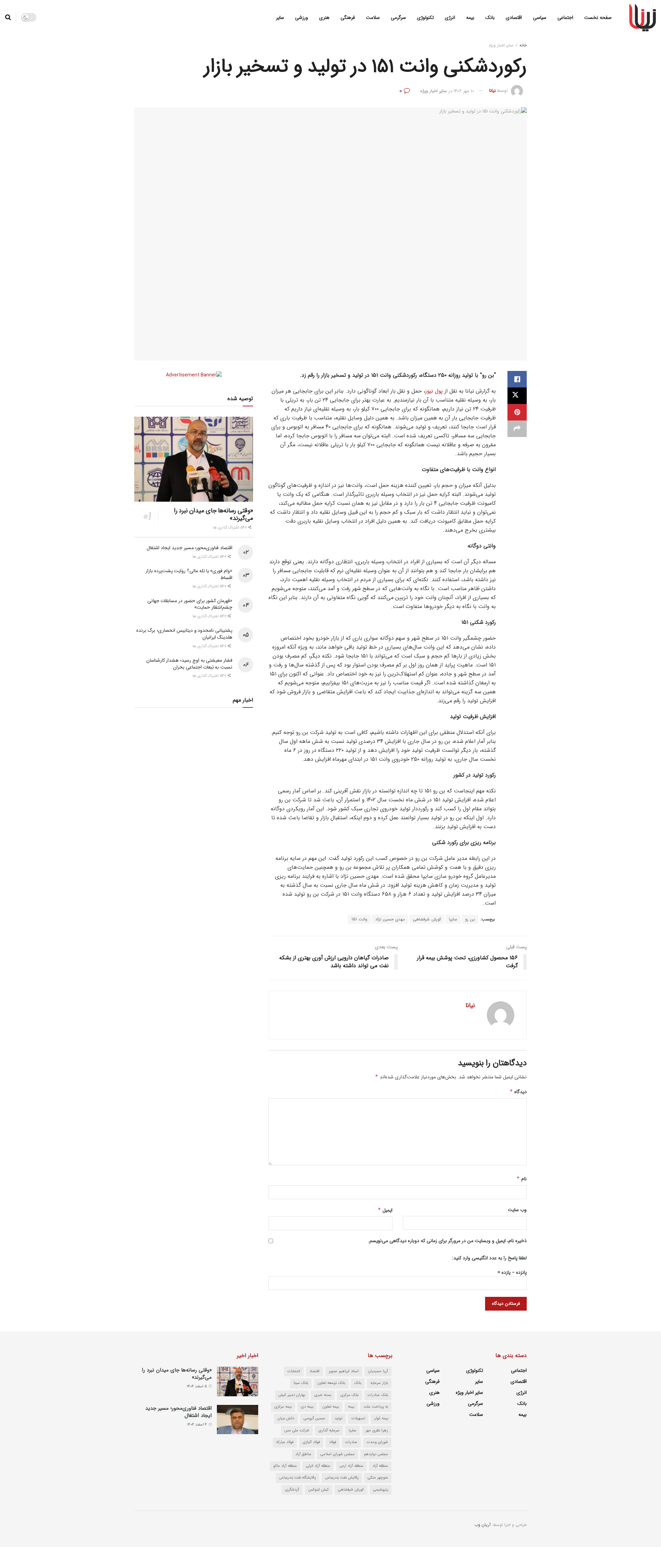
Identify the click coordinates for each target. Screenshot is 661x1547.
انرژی (450, 17)
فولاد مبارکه (284, 1442)
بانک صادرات (378, 1395)
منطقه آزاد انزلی (318, 1466)
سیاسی (539, 17)
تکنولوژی (425, 17)
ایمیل (385, 1210)
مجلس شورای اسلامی (338, 1454)
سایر (280, 17)
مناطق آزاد (303, 1454)
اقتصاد (314, 1371)
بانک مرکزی (349, 1395)
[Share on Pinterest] (517, 412)
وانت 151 (359, 919)
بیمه (470, 17)
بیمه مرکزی (283, 1407)
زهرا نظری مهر (377, 1430)
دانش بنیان (285, 1418)
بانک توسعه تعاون (331, 1383)
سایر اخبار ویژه (501, 45)
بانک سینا (301, 1383)
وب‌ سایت (517, 1210)
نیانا (492, 91)
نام (521, 1179)
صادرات (351, 1442)
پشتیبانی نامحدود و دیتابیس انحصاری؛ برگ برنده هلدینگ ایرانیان (184, 634)
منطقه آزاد (380, 1466)
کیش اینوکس (318, 1490)
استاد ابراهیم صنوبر (344, 1371)
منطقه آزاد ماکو (285, 1466)
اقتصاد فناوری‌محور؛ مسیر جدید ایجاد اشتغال (189, 548)
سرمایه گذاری (328, 1430)
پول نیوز (434, 391)
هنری (324, 17)
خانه (523, 45)
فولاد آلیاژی (311, 1442)
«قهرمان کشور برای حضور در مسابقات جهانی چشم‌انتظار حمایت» (189, 604)
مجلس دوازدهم (376, 1454)
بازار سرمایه (379, 1383)
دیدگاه (518, 1092)
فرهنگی (347, 17)
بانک (490, 17)
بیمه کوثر (381, 1418)
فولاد (332, 1442)
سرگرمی (398, 17)
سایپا (453, 919)
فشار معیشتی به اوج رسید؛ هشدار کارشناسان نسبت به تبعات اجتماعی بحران (189, 664)
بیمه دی (307, 1407)
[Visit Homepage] (642, 17)
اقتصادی (514, 17)
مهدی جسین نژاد (390, 919)
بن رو (470, 919)
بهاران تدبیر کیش (292, 1395)
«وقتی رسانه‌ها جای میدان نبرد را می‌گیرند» (213, 514)
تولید (338, 1418)
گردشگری (292, 1490)
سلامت (373, 17)
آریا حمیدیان (378, 1371)
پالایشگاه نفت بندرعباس (297, 1478)
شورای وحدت (377, 1442)
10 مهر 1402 (463, 91)
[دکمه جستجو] (8, 17)
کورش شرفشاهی (427, 919)
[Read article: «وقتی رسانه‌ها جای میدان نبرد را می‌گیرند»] (193, 459)
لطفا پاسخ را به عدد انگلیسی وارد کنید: (489, 1258)
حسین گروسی (314, 1418)
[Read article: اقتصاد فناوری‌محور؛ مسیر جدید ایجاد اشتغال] (237, 1419)
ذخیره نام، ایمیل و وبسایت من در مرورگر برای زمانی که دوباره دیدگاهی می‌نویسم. (447, 1241)
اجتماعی (565, 17)
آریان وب (482, 1525)
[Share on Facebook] (517, 379)
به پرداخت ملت (376, 1407)
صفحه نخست (598, 17)
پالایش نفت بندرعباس (341, 1478)
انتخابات (293, 1371)
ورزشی (301, 17)
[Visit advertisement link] (193, 375)
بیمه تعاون (331, 1407)
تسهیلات (358, 1418)
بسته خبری (322, 1395)
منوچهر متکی (378, 1478)
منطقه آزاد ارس (351, 1466)
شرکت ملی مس (296, 1430)
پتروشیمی (380, 1490)
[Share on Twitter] (517, 395)
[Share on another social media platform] (517, 428)
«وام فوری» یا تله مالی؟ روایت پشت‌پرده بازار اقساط (189, 574)
